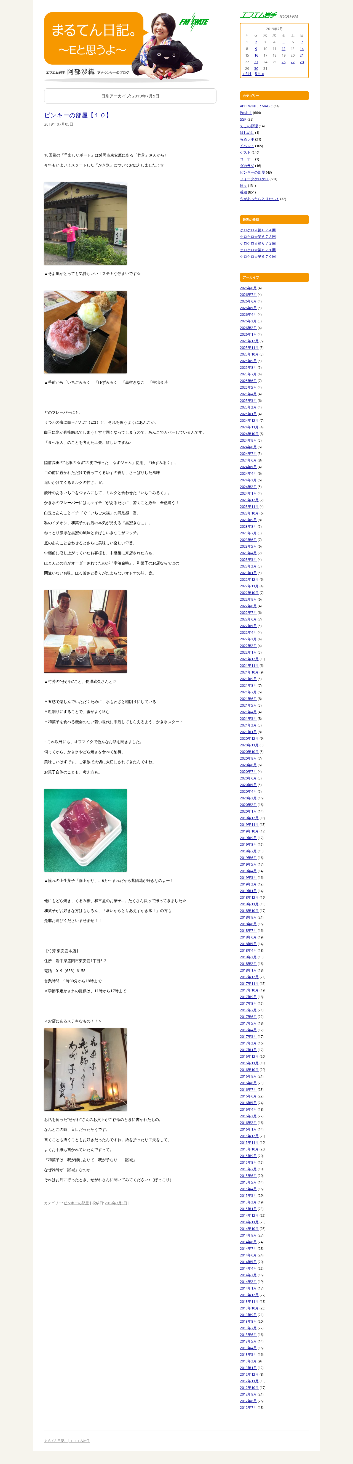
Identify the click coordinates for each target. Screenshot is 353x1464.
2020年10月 (249, 751)
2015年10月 (249, 1149)
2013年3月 (248, 1354)
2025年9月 (248, 360)
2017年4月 (248, 1029)
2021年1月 (248, 731)
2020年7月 (248, 771)
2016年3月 (248, 1115)
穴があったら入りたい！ (259, 198)
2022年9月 (248, 599)
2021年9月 (248, 678)
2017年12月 (249, 976)
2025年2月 (248, 407)
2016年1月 (248, 1129)
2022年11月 (249, 586)
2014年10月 (249, 1228)
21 (302, 55)
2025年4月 (248, 393)
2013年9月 (248, 1314)
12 (283, 48)
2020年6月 (248, 778)
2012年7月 (248, 1407)
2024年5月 (248, 466)
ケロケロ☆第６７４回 (258, 229)
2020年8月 (248, 764)
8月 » (259, 73)
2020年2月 (248, 804)
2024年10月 (249, 433)
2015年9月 (248, 1155)
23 (256, 61)
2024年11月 (249, 427)
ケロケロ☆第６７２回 (258, 243)
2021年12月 (249, 658)
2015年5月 (248, 1182)
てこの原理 (249, 125)
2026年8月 (248, 287)
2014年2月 (248, 1281)
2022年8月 (248, 605)
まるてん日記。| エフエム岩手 (67, 1440)
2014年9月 (248, 1235)
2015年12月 (249, 1135)
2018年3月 (248, 956)
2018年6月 (248, 937)
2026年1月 (248, 334)
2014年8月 (248, 1241)
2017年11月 (249, 983)
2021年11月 (249, 665)
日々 (243, 185)
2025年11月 (249, 347)
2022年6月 (248, 619)
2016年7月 (248, 1089)
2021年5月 (248, 705)
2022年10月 (249, 592)
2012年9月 (248, 1394)
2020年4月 (248, 791)
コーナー (247, 159)
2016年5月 (248, 1102)
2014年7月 (248, 1248)
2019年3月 (248, 877)
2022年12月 (249, 579)
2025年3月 (248, 400)
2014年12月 (249, 1215)
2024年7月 (248, 453)
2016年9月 (248, 1076)
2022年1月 (248, 652)
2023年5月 (248, 546)
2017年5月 (248, 1023)
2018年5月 (248, 943)
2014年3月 (248, 1274)
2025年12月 (249, 340)
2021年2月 (248, 725)
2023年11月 (249, 506)
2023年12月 (249, 499)
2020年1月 (248, 811)
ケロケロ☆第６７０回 (258, 256)
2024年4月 (248, 473)
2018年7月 (248, 930)
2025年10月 (249, 354)
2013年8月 (248, 1321)
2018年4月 (248, 950)
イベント (247, 145)
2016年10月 (249, 1069)
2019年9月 (248, 837)
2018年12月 (249, 897)
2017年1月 (248, 1049)
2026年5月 (248, 307)
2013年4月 (248, 1347)
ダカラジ (247, 165)
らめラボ (247, 139)
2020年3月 (248, 797)
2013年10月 (249, 1308)
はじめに (247, 132)
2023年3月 (248, 559)
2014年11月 (249, 1221)
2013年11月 (249, 1301)
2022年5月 (248, 625)
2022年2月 (248, 645)
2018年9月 (248, 917)
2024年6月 (248, 460)
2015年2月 (248, 1202)
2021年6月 (248, 698)
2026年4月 (248, 314)
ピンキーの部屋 (76, 1202)
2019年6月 (248, 857)
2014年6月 (248, 1255)
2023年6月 (248, 539)
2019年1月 (248, 890)
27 (293, 61)
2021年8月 (248, 685)
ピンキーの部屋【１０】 (78, 115)
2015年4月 (248, 1188)
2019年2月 (248, 884)
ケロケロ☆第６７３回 (258, 236)
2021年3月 (248, 718)
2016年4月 (248, 1109)
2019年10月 (249, 831)
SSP (243, 119)
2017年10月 (249, 990)
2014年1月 (248, 1288)
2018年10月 (249, 910)
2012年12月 (249, 1374)
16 (256, 55)
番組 (243, 192)
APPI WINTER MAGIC (256, 106)
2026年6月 (248, 301)
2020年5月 (248, 784)
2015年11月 (249, 1142)
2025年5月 (248, 387)
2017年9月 (248, 996)
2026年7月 (248, 294)
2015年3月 (248, 1195)
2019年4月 (248, 870)
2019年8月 (248, 844)
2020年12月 (249, 738)
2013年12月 (249, 1294)
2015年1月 (248, 1208)
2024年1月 (248, 493)
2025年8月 (248, 367)
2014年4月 (248, 1268)
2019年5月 (248, 864)
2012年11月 (249, 1380)
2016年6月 (248, 1096)
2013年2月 (248, 1361)
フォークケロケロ (254, 178)
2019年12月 (249, 817)
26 (283, 61)
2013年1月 (248, 1367)
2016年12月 (249, 1056)
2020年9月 (248, 758)
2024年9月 (248, 440)
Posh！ (246, 112)
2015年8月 (248, 1162)
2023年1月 (248, 572)
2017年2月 (248, 1043)
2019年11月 (249, 824)
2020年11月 (249, 744)
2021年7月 (248, 691)
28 (302, 61)
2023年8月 (248, 526)
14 (302, 48)
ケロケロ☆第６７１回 (258, 249)
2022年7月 (248, 612)
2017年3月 (248, 1036)
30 (256, 68)
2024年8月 (248, 446)
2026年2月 (248, 327)
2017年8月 (248, 1003)
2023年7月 (248, 533)
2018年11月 (249, 903)
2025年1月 (248, 413)
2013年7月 (248, 1327)
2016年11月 (249, 1062)
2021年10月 (249, 672)
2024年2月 (248, 486)
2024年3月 (248, 480)
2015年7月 (248, 1168)
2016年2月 (248, 1122)
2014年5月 (248, 1261)
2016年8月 (248, 1082)
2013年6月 (248, 1334)
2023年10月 (249, 513)
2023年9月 (248, 519)
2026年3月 (248, 321)
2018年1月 (248, 970)
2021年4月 (248, 711)
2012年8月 (248, 1400)
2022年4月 (248, 632)
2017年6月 (248, 1016)
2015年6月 (248, 1175)
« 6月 (247, 73)
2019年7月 (248, 850)
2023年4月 (248, 552)
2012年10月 (249, 1387)
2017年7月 (248, 1009)
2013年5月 (248, 1341)
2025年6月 (248, 380)
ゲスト (245, 152)
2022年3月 (248, 638)
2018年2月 (248, 963)
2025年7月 (248, 374)
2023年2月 (248, 566)
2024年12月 (249, 420)
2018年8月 (248, 923)
